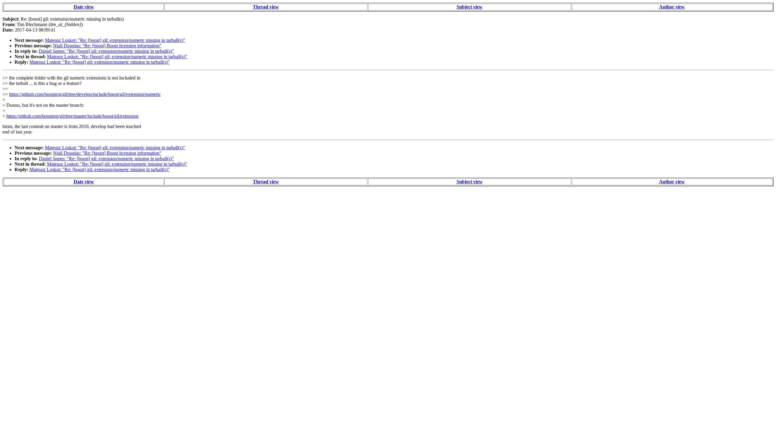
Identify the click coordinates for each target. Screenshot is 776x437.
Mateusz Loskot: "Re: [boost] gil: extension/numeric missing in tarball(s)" (115, 40)
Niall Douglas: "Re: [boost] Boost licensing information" (107, 45)
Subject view (470, 6)
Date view (84, 6)
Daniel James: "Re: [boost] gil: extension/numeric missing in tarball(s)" (106, 51)
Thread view (266, 6)
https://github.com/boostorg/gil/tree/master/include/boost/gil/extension (72, 116)
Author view (672, 6)
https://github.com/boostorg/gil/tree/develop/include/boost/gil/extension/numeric (85, 94)
